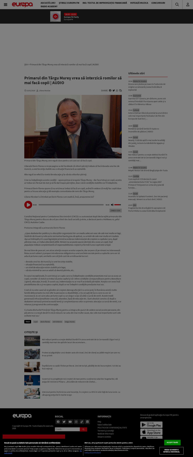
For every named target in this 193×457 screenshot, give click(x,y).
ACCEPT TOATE (172, 443)
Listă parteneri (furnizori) (93, 453)
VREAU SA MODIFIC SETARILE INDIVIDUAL (171, 451)
